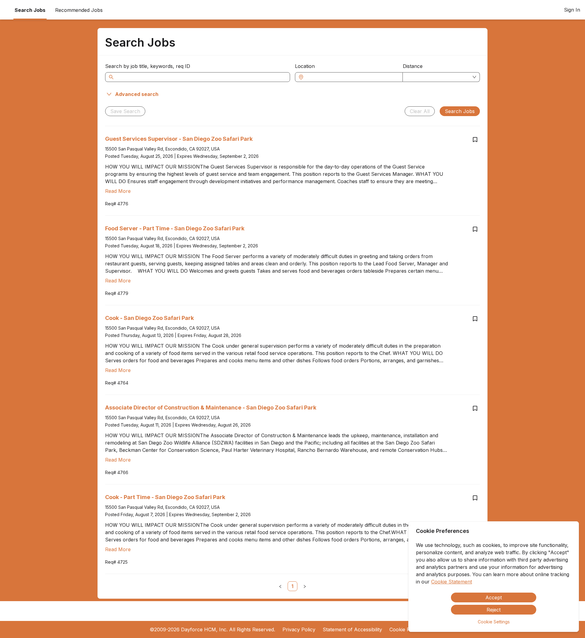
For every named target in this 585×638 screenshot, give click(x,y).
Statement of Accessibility (352, 629)
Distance (413, 66)
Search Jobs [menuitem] (30, 10)
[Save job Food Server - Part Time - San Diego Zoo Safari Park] (475, 229)
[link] (292, 586)
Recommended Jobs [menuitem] (79, 10)
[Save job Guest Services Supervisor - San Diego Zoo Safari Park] (475, 139)
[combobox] (352, 77)
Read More (118, 191)
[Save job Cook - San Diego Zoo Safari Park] (475, 319)
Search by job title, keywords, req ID (147, 66)
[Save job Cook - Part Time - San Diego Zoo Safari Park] (475, 498)
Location (305, 66)
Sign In (572, 10)
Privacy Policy (298, 629)
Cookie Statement (451, 582)
